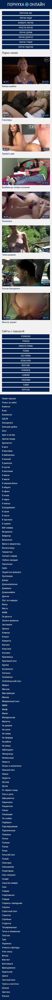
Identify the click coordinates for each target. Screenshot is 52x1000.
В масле (5, 479)
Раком (5, 846)
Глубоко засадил (10, 560)
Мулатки (6, 721)
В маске (6, 475)
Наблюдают (7, 749)
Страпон (6, 907)
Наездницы (7, 753)
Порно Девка (25, 32)
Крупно (5, 665)
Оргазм (5, 782)
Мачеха (5, 697)
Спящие (5, 899)
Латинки (6, 673)
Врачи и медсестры (11, 543)
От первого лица (10, 790)
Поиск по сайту (9, 402)
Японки (5, 996)
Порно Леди (26, 18)
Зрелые (5, 628)
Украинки (6, 943)
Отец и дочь (7, 794)
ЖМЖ (4, 612)
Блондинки (7, 422)
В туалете (6, 523)
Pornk (26, 351)
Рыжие (5, 858)
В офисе (6, 491)
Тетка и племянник (11, 931)
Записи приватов (10, 620)
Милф (4, 709)
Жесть (5, 608)
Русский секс (8, 854)
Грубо (4, 568)
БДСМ (5, 418)
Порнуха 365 (25, 13)
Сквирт (5, 879)
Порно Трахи (25, 42)
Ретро (4, 850)
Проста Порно (26, 27)
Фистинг (6, 959)
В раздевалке (8, 507)
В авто (5, 447)
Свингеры (6, 862)
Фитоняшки (7, 963)
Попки (5, 838)
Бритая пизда (8, 438)
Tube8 (26, 385)
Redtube (26, 365)
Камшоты (6, 640)
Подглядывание (9, 826)
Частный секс (8, 979)
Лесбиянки (7, 677)
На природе (7, 737)
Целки (5, 975)
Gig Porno (26, 355)
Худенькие (7, 971)
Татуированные (9, 927)
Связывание (8, 866)
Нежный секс (8, 770)
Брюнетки (7, 443)
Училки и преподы (11, 947)
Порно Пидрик (25, 47)
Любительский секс (11, 681)
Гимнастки (7, 552)
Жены (5, 604)
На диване (7, 725)
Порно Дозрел (26, 37)
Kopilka (26, 389)
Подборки (6, 822)
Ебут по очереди (9, 600)
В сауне (5, 511)
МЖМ (4, 705)
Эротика (6, 992)
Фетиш (5, 955)
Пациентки (7, 806)
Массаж (5, 689)
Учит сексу (7, 951)
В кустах (6, 467)
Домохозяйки (8, 592)
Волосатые (7, 539)
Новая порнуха (9, 398)
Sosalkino (26, 360)
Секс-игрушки (8, 875)
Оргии (5, 786)
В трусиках (7, 519)
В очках (5, 495)
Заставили (7, 624)
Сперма (5, 891)
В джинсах (7, 463)
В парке (5, 499)
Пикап (5, 810)
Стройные (6, 919)
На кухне (6, 729)
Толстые (6, 935)
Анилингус (7, 414)
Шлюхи (5, 988)
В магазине (7, 471)
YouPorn (25, 380)
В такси (5, 515)
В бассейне (7, 451)
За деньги (7, 616)
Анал (4, 410)
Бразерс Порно (25, 23)
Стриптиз (6, 915)
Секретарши (7, 870)
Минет (5, 713)
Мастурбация (8, 693)
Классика (6, 648)
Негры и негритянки (11, 766)
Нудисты (6, 778)
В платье (6, 503)
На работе (6, 741)
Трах (4, 939)
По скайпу (7, 818)
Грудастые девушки (11, 572)
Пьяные (6, 842)
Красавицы (7, 656)
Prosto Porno (26, 346)
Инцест (5, 636)
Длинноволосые (9, 584)
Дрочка (5, 596)
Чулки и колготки (10, 984)
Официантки (8, 798)
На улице (6, 745)
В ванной (6, 459)
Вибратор (6, 535)
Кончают (6, 652)
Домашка (6, 588)
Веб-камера (7, 527)
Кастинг (6, 644)
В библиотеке (8, 455)
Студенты (6, 923)
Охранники (7, 802)
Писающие (7, 814)
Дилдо (5, 580)
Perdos (25, 341)
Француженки (8, 967)
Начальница (8, 757)
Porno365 (26, 336)
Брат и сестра (8, 434)
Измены (6, 632)
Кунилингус (7, 669)
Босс (4, 430)
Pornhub (25, 370)
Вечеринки (7, 531)
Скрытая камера (10, 883)
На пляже (6, 733)
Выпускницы (8, 547)
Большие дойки (9, 426)
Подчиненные (8, 830)
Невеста (6, 761)
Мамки (5, 685)
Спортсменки (8, 895)
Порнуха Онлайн (26, 4)
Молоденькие (8, 717)
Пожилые (6, 834)
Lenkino (26, 375)
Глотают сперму (9, 556)
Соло (4, 887)
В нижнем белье (9, 483)
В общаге (6, 487)
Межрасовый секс (10, 701)
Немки (5, 774)
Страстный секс (9, 911)
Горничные (7, 564)
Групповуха (7, 576)
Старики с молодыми (12, 903)
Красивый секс (9, 661)
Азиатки (6, 406)
